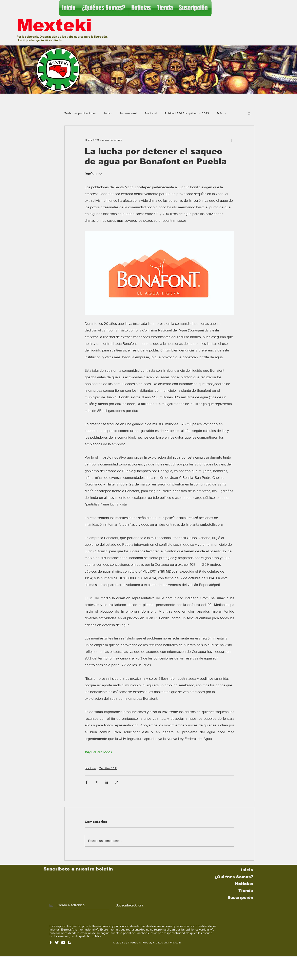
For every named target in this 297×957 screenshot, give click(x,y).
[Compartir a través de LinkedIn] (106, 782)
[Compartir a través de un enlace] (116, 782)
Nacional (151, 113)
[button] (249, 113)
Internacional (128, 113)
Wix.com (175, 942)
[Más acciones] (231, 140)
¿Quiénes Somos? (234, 877)
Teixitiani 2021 (108, 768)
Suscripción (240, 897)
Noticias (244, 883)
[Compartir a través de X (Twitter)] (96, 782)
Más (219, 113)
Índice (108, 113)
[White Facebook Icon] (50, 942)
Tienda (245, 890)
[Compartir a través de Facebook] (86, 782)
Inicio (247, 870)
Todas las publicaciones (80, 113)
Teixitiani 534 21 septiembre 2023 (187, 113)
